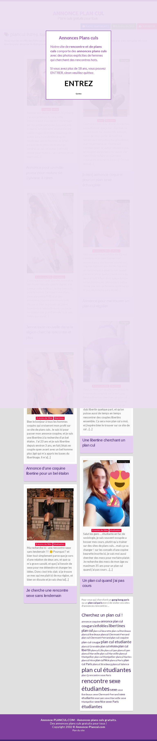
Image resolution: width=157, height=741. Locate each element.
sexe (113, 689)
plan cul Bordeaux (121, 631)
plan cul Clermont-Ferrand (96, 637)
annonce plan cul (112, 621)
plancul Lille (97, 650)
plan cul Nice (102, 660)
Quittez (79, 94)
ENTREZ (78, 83)
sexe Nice (99, 701)
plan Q (85, 675)
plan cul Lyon (110, 650)
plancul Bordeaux (91, 634)
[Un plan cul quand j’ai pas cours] (106, 494)
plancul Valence (120, 664)
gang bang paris (120, 599)
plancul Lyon (124, 650)
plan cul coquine (120, 637)
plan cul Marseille (109, 653)
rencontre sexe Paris (100, 675)
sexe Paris (112, 701)
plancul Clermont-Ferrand (115, 634)
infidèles (101, 625)
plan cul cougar (91, 642)
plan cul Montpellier (105, 656)
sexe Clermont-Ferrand (106, 694)
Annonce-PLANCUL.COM (58, 720)
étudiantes (92, 706)
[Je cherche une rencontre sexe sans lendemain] (50, 515)
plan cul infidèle (109, 646)
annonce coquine (91, 621)
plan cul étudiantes (106, 669)
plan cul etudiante (116, 642)
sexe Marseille (112, 698)
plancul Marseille (91, 653)
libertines (117, 625)
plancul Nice (88, 660)
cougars (88, 626)
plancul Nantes (123, 656)
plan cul (87, 630)
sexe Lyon (99, 698)
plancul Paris (116, 660)
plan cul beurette (102, 631)
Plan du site (78, 730)
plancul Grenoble (91, 646)
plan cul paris (95, 602)
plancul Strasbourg (102, 664)
